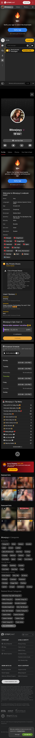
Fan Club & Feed (27, 152)
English (26, 634)
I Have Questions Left (11, 681)
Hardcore (9, 244)
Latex (18, 244)
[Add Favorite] (3, 40)
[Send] (32, 45)
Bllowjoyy (5, 537)
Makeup (26, 254)
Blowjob (8, 238)
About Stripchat (8, 643)
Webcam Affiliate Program (9, 676)
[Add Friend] (22, 145)
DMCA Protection (22, 676)
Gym (17, 254)
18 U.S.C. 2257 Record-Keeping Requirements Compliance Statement (17, 722)
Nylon (27, 244)
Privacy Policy (22, 643)
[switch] (17, 353)
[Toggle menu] (2, 2)
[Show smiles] (28, 45)
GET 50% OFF (12, 469)
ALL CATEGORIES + (8, 626)
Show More (17, 447)
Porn (7, 247)
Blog (5, 647)
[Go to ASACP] (11, 711)
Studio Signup (5, 673)
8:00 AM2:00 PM (24, 362)
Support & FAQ (22, 669)
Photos (27, 7)
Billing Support (22, 673)
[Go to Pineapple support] (3, 716)
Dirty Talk (9, 241)
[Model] (32, 94)
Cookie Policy (21, 731)
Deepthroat (19, 238)
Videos (19, 7)
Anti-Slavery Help (23, 660)
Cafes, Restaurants (23, 251)
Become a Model (6, 669)
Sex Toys (17, 247)
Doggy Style (20, 241)
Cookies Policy (22, 653)
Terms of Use (21, 647)
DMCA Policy (21, 650)
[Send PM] (30, 145)
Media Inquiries (8, 653)
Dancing (8, 254)
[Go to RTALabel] (3, 711)
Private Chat (27, 50)
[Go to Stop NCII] (12, 716)
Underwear (9, 251)
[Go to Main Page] (11, 3)
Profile (3, 152)
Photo (8, 257)
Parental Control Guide (24, 657)
